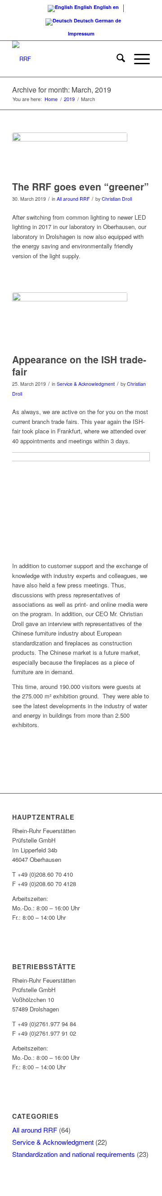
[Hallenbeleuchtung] (69, 154)
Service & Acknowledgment (86, 383)
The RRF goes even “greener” (80, 186)
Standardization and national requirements (73, 1154)
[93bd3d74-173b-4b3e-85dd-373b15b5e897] (69, 320)
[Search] (116, 59)
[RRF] (67, 59)
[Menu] (137, 59)
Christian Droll (117, 198)
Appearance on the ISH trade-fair (79, 365)
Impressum (81, 33)
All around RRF (73, 198)
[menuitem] (116, 59)
